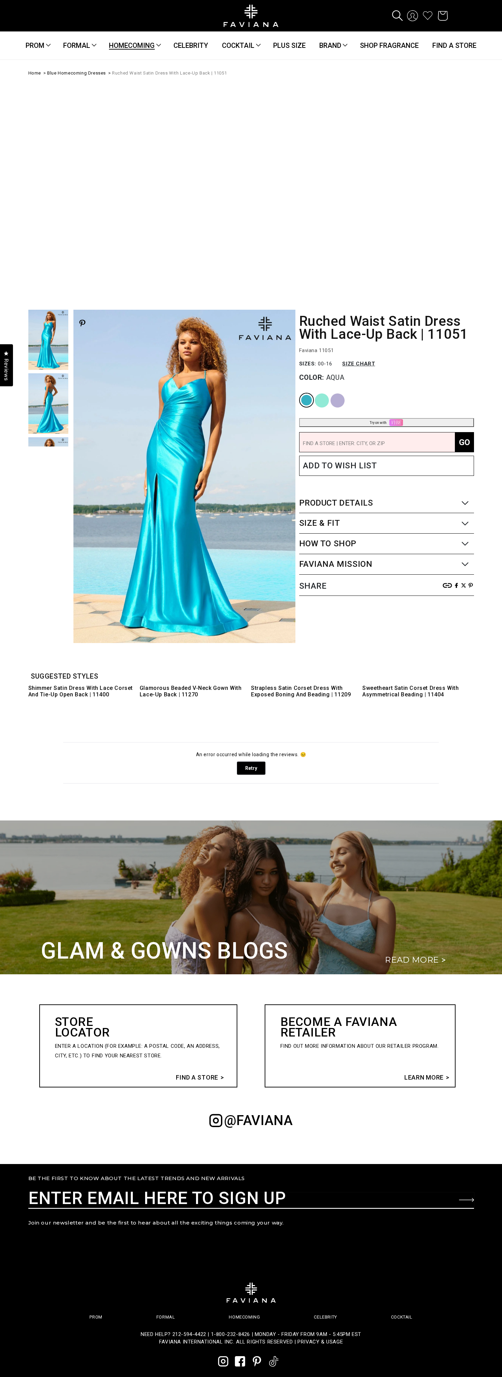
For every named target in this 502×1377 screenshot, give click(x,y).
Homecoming (132, 45)
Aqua (301, 233)
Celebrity (325, 1317)
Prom (35, 45)
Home (34, 73)
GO (464, 282)
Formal (76, 45)
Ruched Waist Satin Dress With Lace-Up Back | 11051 (169, 73)
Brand (330, 45)
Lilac (332, 233)
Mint (316, 233)
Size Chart (358, 204)
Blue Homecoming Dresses (76, 73)
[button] (397, 15)
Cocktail (238, 45)
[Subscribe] (466, 1199)
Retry (251, 768)
